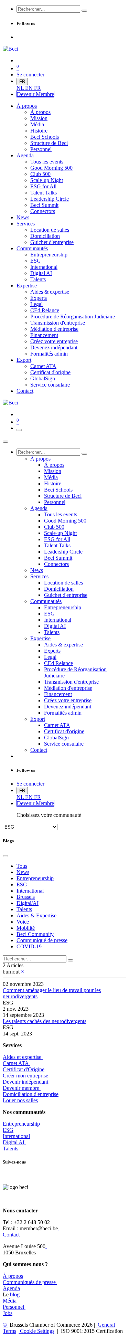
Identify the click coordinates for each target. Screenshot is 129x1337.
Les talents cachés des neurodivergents (44, 1021)
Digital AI (13, 1142)
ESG (8, 1130)
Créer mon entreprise (25, 1075)
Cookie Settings (36, 1331)
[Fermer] (5, 442)
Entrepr (21, 1124)
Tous (22, 866)
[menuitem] (21, 88)
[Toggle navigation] (19, 430)
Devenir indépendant (25, 1082)
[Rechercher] (84, 11)
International (16, 1136)
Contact (11, 1235)
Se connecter (30, 74)
